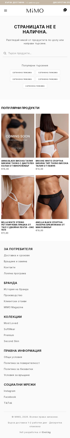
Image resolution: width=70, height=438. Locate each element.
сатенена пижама (22, 72)
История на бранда (16, 289)
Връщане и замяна (15, 261)
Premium (9, 335)
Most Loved (11, 323)
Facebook (10, 397)
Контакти (9, 267)
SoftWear (9, 329)
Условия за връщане (17, 375)
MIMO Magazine (13, 307)
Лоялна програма (15, 273)
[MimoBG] (35, 10)
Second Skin (11, 341)
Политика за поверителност (22, 363)
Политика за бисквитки (18, 369)
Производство (13, 295)
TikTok (8, 403)
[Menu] (5, 10)
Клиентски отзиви (15, 301)
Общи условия (13, 357)
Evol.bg (46, 432)
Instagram (9, 391)
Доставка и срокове (17, 255)
